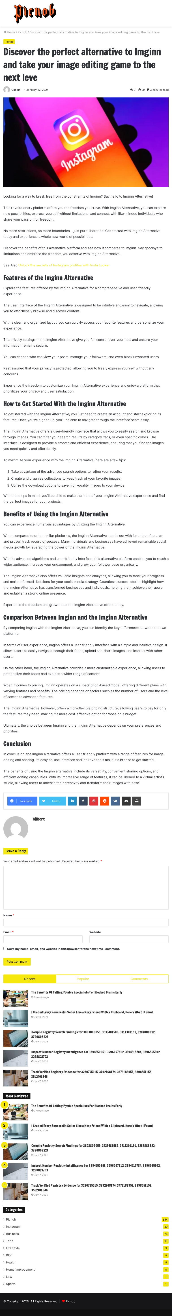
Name (8, 915)
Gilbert (15, 89)
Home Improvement (20, 1269)
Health (10, 1262)
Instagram (13, 1226)
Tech (9, 1241)
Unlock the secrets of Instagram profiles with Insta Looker (64, 265)
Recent (29, 979)
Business (12, 1234)
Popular (83, 979)
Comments (139, 979)
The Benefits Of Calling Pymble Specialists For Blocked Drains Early (76, 992)
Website (95, 932)
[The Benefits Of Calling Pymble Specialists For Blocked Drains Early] (15, 998)
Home (10, 32)
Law (9, 1276)
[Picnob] (35, 13)
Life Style (13, 1248)
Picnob (22, 32)
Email (8, 932)
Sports (10, 1284)
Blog (9, 1255)
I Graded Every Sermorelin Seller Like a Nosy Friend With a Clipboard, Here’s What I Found (92, 1012)
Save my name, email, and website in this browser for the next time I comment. (63, 949)
